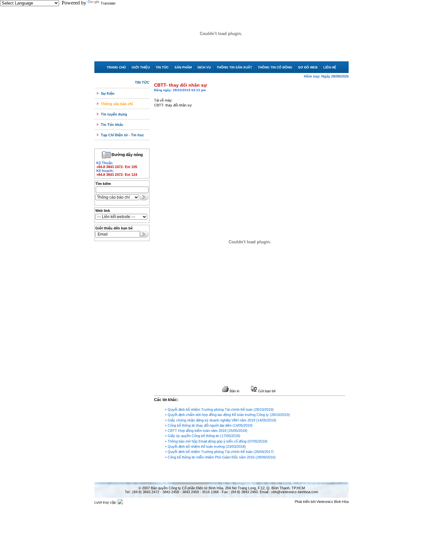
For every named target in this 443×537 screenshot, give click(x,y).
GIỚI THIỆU (141, 67)
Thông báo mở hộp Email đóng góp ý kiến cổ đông (207, 441)
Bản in (234, 391)
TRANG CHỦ (116, 67)
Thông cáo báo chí (117, 104)
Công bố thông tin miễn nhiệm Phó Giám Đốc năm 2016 (211, 457)
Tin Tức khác (112, 125)
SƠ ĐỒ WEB (307, 67)
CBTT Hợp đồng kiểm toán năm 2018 (197, 431)
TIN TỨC (162, 67)
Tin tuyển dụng (114, 114)
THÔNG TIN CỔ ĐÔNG (275, 67)
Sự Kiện (107, 93)
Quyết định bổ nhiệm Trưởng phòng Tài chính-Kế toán (210, 409)
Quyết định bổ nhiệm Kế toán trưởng (196, 446)
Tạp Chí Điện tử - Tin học (122, 135)
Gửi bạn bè (266, 391)
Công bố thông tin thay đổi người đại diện (200, 425)
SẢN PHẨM (183, 67)
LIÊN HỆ (329, 67)
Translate (108, 3)
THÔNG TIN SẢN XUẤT (234, 67)
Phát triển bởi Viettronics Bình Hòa (322, 502)
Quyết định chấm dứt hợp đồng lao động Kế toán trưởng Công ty (218, 415)
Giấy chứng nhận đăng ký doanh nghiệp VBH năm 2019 (211, 420)
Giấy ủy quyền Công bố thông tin (193, 436)
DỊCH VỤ (204, 67)
